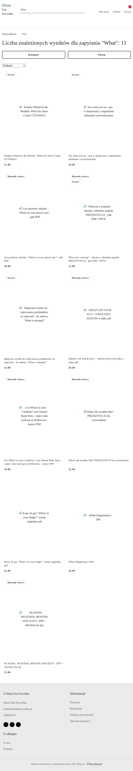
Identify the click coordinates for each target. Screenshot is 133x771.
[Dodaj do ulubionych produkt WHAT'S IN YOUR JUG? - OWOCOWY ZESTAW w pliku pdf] (124, 278)
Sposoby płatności (80, 721)
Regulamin (76, 708)
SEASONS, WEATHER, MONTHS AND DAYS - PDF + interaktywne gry (33, 665)
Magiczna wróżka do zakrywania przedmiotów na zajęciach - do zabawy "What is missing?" (29, 361)
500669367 (9, 715)
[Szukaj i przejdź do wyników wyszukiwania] (83, 9)
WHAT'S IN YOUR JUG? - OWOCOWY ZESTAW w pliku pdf (96, 361)
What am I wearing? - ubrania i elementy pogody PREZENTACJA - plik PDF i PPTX (94, 259)
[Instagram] (12, 724)
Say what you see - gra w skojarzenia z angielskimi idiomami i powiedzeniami (95, 157)
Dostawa (75, 702)
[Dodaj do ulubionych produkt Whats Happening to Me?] (124, 481)
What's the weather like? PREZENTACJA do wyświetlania (99, 460)
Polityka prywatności (82, 714)
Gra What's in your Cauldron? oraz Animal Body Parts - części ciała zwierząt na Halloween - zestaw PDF (33, 462)
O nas (6, 742)
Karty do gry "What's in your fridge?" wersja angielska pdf (32, 564)
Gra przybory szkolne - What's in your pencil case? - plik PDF (33, 259)
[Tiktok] (18, 724)
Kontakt (7, 748)
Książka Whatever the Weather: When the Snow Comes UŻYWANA (32, 157)
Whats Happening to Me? (81, 562)
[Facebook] (5, 724)
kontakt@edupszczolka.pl (17, 708)
